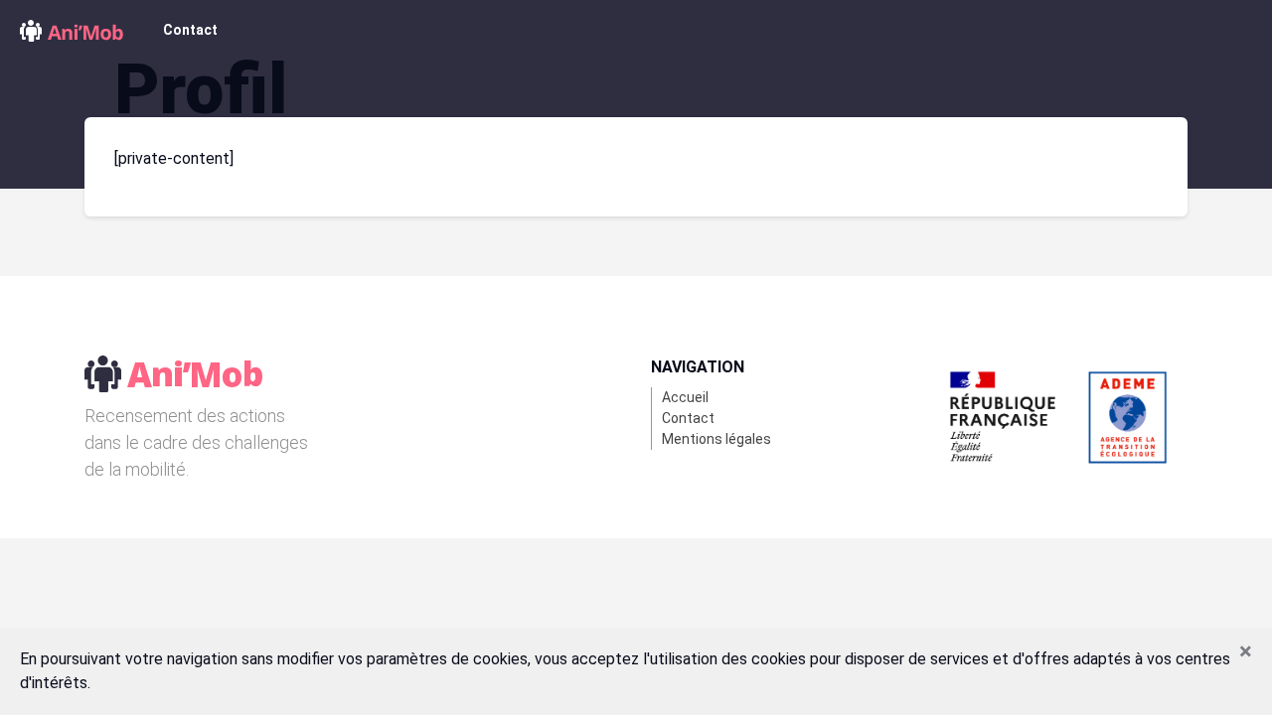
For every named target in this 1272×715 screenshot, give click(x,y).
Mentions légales (716, 439)
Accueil (685, 397)
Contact (190, 30)
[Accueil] (71, 30)
